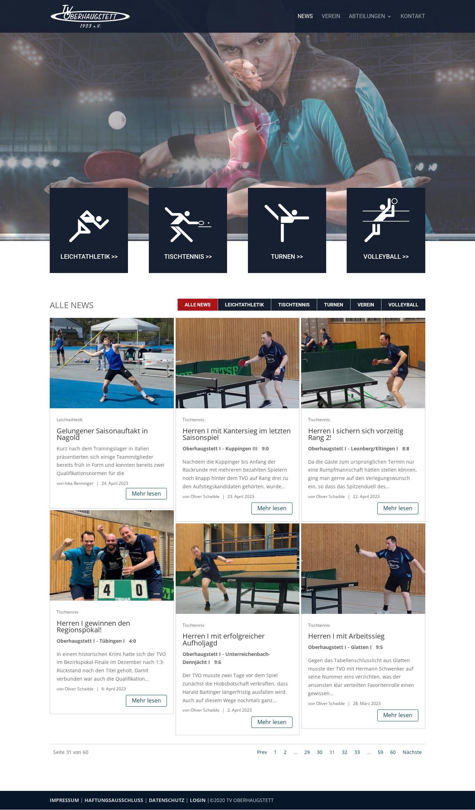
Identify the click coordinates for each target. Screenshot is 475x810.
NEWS (305, 16)
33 (357, 752)
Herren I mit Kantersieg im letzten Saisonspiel (237, 434)
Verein (365, 304)
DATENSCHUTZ (166, 800)
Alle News (198, 304)
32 (344, 752)
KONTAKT (413, 16)
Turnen (333, 304)
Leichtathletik (244, 304)
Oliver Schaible (79, 689)
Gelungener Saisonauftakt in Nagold (102, 434)
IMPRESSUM (64, 800)
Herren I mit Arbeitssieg (346, 636)
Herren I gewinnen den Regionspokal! (93, 626)
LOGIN (198, 800)
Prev (262, 752)
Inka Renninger (79, 483)
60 (393, 752)
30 (319, 752)
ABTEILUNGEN (367, 16)
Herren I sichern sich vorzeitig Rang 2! (355, 434)
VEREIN (331, 16)
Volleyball (403, 304)
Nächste (412, 752)
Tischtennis (294, 304)
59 (380, 752)
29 (307, 752)
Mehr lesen (146, 493)
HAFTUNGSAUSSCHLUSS (113, 800)
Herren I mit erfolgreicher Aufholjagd (224, 639)
